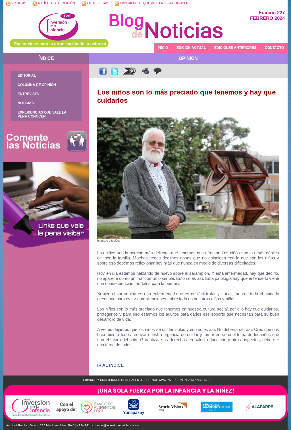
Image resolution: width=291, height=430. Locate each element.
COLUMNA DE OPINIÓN (37, 85)
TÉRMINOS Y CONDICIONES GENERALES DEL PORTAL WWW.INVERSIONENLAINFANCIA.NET (145, 379)
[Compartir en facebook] (103, 71)
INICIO (163, 48)
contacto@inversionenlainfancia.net (115, 425)
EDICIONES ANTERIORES (235, 48)
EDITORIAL (27, 75)
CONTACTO (274, 48)
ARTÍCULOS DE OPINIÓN (56, 3)
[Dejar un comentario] (157, 71)
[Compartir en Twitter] (114, 71)
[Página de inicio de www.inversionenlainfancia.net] (56, 30)
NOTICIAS (18, 3)
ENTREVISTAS (97, 3)
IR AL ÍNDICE (110, 365)
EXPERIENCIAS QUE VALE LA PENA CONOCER (153, 3)
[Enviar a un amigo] (129, 71)
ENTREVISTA (28, 94)
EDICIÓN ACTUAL (191, 48)
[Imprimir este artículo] (144, 71)
